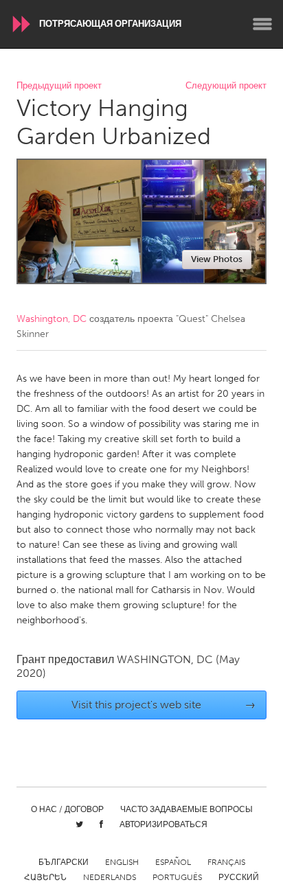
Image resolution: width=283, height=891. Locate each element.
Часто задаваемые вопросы (186, 809)
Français (226, 862)
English (122, 862)
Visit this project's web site (163, 704)
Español (173, 862)
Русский (238, 877)
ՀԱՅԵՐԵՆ (45, 877)
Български (63, 862)
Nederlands (109, 877)
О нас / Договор (67, 809)
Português (177, 877)
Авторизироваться (163, 824)
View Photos (216, 259)
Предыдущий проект (59, 86)
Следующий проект (226, 86)
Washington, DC (51, 319)
